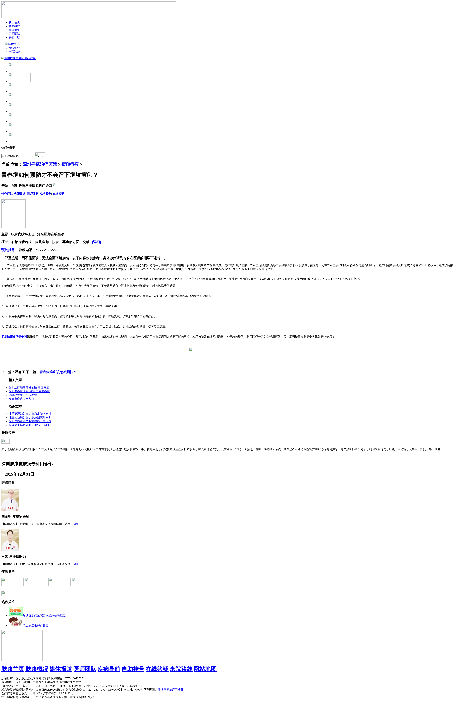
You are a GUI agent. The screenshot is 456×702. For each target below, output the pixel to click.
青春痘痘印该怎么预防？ (58, 372)
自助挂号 (133, 669)
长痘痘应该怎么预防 (21, 398)
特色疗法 (7, 193)
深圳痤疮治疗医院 (40, 164)
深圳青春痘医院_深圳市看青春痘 (29, 391)
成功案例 (45, 193)
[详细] (96, 242)
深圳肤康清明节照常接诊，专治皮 (30, 421)
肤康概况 (14, 26)
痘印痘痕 (70, 164)
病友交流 (14, 44)
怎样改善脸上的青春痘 (23, 394)
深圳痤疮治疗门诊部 (170, 689)
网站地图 (205, 669)
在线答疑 (14, 47)
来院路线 (14, 51)
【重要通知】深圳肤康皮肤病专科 (30, 413)
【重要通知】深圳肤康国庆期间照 (30, 417)
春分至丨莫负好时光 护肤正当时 (29, 424)
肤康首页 (14, 22)
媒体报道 (14, 29)
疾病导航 (14, 37)
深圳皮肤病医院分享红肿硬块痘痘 (44, 615)
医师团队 (14, 33)
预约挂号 (8, 250)
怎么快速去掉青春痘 (35, 625)
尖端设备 (20, 193)
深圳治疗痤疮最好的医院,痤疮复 (29, 387)
